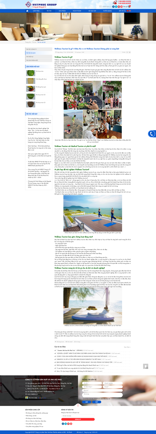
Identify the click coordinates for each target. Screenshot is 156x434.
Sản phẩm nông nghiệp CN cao (34, 426)
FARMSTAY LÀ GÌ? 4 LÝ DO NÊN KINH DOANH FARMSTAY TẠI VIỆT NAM (83, 359)
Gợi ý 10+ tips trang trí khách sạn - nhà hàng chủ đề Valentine (79, 371)
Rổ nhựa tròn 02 (40, 95)
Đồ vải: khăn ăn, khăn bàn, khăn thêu (36, 421)
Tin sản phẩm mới (32, 60)
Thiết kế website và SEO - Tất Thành (62, 432)
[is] (121, 6)
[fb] (113, 6)
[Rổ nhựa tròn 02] (30, 97)
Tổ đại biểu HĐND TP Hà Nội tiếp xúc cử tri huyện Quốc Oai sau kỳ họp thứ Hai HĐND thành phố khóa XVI (39, 163)
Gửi (86, 402)
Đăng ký (78, 419)
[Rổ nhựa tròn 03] (30, 104)
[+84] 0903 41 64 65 (125, 1)
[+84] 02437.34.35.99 (124, 3)
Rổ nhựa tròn (39, 71)
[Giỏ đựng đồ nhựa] (30, 81)
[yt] (119, 6)
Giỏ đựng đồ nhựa (41, 79)
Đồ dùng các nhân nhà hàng (33, 418)
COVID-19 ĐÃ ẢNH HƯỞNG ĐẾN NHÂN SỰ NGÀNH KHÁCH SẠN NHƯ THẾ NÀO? (86, 356)
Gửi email (70, 341)
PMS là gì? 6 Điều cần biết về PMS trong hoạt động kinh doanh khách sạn (82, 365)
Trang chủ (27, 11)
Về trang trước (60, 341)
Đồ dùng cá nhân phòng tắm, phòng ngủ (37, 413)
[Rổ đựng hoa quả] (30, 89)
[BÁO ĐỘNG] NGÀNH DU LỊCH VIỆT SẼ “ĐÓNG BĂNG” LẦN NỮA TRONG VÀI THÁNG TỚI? (89, 362)
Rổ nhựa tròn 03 (40, 102)
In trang (78, 341)
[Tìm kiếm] (125, 11)
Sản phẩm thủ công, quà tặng (34, 424)
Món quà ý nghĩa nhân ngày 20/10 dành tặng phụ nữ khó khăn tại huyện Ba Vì (39, 156)
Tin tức (34, 42)
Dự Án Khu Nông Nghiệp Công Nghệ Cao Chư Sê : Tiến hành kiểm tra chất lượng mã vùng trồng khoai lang (38, 140)
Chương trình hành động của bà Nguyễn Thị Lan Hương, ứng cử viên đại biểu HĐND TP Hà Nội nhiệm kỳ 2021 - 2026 (39, 184)
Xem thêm (127, 347)
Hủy (96, 402)
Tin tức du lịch (42, 42)
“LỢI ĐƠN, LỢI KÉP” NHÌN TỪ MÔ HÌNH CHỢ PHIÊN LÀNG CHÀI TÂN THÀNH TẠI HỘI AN (88, 353)
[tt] (116, 6)
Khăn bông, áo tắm (31, 415)
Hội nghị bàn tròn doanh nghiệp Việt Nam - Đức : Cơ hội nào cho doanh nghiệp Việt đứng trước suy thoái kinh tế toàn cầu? (39, 131)
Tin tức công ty (31, 49)
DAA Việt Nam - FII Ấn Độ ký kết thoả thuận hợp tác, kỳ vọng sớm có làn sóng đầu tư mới (39, 148)
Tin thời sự (29, 56)
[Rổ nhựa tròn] (30, 73)
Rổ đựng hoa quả (41, 87)
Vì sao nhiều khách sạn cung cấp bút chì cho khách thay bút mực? (80, 368)
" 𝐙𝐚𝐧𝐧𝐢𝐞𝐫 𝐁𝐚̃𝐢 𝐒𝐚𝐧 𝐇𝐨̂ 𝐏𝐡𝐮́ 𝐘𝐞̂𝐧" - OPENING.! (74, 350)
